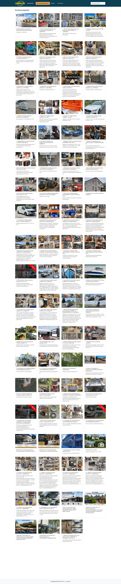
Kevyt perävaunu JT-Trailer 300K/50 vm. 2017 (25, 119)
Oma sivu (60, 3)
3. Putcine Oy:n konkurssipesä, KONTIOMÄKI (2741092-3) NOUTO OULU (71, 195)
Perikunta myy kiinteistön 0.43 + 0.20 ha (93, 451)
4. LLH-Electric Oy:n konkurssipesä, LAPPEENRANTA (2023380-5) (48, 369)
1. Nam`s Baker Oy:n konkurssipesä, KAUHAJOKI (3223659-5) (94, 168)
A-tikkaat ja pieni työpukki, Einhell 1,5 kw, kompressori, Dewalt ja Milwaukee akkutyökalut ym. (72, 172)
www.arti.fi (67, 581)
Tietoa (52, 3)
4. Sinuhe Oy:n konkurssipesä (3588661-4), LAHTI (70, 116)
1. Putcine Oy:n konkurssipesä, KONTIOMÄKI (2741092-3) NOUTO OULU (71, 252)
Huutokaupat (30, 3)
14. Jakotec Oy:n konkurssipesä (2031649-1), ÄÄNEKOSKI (24, 508)
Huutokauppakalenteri (43, 3)
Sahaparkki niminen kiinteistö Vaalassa (24, 397)
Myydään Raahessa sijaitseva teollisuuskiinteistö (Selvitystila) (24, 29)
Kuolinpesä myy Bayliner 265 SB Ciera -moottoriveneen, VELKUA (95, 280)
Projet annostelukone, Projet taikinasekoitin (94, 171)
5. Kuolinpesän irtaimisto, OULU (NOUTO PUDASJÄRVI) (47, 394)
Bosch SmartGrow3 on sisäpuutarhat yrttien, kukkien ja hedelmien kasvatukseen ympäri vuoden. (25, 61)
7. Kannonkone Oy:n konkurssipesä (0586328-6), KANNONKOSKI (24, 251)
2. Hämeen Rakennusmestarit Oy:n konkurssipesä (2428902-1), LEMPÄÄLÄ (71, 30)
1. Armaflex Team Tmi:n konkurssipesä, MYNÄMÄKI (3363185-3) (72, 142)
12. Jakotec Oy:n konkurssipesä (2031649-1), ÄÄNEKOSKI (70, 473)
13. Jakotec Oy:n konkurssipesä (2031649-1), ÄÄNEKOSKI (93, 473)
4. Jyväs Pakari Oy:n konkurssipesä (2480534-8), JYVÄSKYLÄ (48, 310)
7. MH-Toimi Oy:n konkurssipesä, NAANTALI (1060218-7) (94, 57)
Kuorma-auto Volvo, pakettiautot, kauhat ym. (94, 423)
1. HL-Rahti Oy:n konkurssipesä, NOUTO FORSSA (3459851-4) (24, 220)
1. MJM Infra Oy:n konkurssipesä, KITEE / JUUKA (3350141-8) (47, 421)
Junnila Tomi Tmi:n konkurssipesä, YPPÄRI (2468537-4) (24, 342)
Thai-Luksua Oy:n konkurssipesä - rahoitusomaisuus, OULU (94, 394)
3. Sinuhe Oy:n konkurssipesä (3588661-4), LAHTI (46, 116)
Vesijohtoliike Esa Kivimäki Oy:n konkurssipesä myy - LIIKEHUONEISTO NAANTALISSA (47, 537)
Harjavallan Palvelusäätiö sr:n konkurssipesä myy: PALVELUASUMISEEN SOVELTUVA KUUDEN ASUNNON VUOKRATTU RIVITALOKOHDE (94, 510)
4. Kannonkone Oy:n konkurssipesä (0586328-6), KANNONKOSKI (47, 220)
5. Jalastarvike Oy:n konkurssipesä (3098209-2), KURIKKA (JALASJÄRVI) (48, 251)
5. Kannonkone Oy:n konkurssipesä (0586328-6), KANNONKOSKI (71, 220)
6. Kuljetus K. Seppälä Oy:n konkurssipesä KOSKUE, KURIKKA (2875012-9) (94, 370)
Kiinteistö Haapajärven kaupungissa (70, 371)
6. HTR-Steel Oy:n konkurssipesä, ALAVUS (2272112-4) (24, 194)
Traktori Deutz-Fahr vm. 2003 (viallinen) (24, 371)
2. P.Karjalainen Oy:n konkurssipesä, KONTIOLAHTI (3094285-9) (71, 168)
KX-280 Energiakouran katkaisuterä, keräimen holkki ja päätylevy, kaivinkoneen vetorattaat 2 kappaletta (48, 425)
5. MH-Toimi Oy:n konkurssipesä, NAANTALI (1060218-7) (47, 57)
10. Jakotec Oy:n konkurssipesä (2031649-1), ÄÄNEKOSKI (24, 473)
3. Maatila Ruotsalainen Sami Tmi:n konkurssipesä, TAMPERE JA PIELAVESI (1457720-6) (71, 537)
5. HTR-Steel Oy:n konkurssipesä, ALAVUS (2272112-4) (24, 280)
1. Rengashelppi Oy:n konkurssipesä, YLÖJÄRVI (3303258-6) (25, 142)
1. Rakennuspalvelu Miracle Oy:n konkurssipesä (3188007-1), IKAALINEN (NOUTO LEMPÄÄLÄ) (71, 311)
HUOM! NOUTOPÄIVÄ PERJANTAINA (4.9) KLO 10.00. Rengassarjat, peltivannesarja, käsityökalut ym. (25, 146)
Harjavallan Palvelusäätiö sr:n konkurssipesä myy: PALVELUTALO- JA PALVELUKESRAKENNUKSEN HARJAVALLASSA (25, 537)
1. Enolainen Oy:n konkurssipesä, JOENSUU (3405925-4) (94, 116)
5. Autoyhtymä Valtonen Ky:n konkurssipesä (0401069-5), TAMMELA (46, 143)
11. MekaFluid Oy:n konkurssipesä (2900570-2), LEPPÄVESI (94, 87)
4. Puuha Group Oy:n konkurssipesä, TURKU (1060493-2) (71, 87)
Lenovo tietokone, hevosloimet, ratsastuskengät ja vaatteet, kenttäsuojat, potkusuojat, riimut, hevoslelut (24, 172)
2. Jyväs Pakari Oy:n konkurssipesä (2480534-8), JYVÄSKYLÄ (71, 280)
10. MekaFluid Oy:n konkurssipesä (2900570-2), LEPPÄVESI (47, 87)
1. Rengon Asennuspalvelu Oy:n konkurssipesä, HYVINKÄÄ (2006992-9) (95, 143)
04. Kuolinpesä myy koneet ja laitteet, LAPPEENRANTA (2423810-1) (95, 421)
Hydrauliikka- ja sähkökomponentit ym (47, 89)
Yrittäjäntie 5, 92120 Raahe (21, 32)
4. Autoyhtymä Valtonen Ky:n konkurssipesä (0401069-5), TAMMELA (93, 311)
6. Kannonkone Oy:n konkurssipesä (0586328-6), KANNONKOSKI (94, 220)
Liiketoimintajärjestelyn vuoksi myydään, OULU (46, 342)
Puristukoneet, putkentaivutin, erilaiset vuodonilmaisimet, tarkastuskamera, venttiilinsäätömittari (70, 257)
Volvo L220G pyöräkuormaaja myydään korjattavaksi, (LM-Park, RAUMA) (48, 194)
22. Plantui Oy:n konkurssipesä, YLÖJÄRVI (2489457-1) (24, 57)
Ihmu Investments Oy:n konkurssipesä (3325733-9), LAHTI (25, 168)
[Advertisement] (60, 563)
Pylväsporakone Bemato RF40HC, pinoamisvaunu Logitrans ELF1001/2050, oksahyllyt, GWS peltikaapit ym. (24, 285)
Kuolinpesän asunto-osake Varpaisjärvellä (71, 453)
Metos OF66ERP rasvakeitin (91, 397)
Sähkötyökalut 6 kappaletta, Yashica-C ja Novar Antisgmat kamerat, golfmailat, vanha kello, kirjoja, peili (95, 346)
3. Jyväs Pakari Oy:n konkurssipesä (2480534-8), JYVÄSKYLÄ (25, 310)
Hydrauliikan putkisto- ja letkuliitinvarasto (94, 89)
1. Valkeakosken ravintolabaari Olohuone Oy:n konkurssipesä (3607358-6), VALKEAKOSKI (23, 422)
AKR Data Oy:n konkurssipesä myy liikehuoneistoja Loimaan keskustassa (25, 450)
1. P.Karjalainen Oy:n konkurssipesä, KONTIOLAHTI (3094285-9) (48, 168)
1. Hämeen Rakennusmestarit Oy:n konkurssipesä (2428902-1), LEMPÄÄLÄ (47, 30)
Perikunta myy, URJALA (91, 450)
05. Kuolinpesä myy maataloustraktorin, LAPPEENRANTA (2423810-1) (25, 369)
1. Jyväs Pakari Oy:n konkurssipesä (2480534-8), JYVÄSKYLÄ (48, 280)
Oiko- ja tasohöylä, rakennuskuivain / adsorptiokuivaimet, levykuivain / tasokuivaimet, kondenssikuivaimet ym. (95, 147)
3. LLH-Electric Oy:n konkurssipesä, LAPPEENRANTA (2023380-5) (71, 421)
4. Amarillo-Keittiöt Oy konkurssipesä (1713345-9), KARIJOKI (72, 342)
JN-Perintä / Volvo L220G (44, 196)
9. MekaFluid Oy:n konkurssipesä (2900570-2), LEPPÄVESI (24, 87)
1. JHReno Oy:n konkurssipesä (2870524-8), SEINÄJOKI (23, 116)
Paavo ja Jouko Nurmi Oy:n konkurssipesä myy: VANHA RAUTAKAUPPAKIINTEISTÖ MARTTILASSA (69, 509)
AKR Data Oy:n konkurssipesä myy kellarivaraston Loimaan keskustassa (48, 450)
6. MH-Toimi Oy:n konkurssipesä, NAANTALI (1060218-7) (71, 57)
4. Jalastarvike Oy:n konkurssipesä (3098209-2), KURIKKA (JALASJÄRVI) (72, 394)
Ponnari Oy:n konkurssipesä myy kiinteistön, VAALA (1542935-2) (24, 394)
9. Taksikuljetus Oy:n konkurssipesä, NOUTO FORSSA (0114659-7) (48, 508)
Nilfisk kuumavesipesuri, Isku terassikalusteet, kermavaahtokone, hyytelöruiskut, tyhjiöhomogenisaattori (48, 120)
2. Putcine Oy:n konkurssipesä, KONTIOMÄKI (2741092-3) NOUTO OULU (94, 252)
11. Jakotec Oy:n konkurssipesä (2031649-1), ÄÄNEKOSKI (47, 473)
